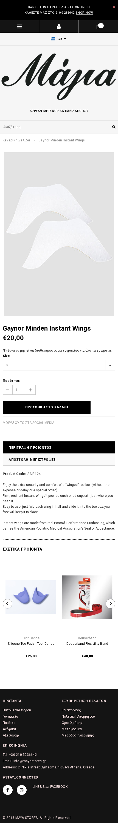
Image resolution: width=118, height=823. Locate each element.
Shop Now (84, 12)
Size (6, 356)
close (114, 7)
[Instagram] (22, 790)
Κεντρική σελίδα (16, 140)
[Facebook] (8, 790)
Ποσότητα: (11, 381)
